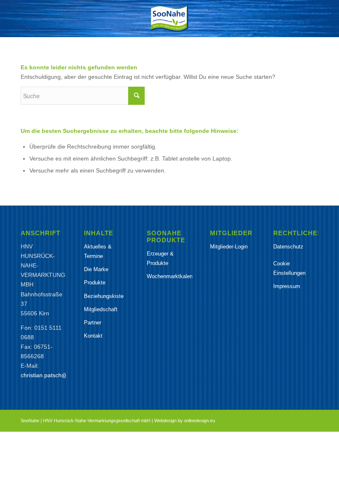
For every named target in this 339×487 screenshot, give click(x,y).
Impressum (286, 286)
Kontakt (93, 336)
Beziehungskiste (104, 296)
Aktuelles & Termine (98, 251)
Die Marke (96, 269)
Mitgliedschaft (100, 309)
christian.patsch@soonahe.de (59, 375)
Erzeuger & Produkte (160, 258)
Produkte (94, 282)
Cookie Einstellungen (289, 268)
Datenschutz (288, 247)
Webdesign (165, 420)
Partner (92, 322)
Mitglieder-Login (229, 247)
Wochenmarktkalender (169, 276)
